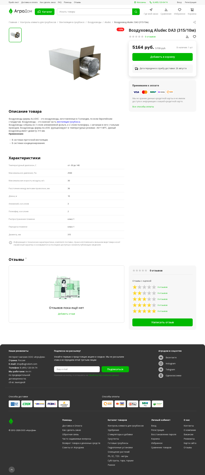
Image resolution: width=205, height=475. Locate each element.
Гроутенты (113, 438)
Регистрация (190, 2)
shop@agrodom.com (27, 363)
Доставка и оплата (29, 2)
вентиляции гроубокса (68, 121)
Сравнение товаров (161, 447)
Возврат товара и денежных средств (81, 443)
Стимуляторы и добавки (120, 434)
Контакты (189, 425)
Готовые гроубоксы (118, 443)
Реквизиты (189, 438)
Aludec (108, 22)
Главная (13, 22)
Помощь (68, 2)
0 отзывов (150, 36)
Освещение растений (119, 451)
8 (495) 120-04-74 (28, 367)
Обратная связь (70, 434)
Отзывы (77, 2)
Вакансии (188, 434)
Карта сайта (190, 443)
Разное (111, 464)
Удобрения (113, 430)
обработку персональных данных (103, 375)
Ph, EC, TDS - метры (118, 456)
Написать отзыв (162, 322)
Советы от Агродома (73, 447)
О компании (190, 430)
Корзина (155, 438)
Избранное (157, 443)
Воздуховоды (94, 22)
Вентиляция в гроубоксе (71, 22)
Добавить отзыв (66, 313)
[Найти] (136, 11)
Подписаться (115, 369)
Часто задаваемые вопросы (76, 438)
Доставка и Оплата (72, 425)
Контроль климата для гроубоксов (38, 22)
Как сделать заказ (48, 2)
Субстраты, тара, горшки (120, 460)
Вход (179, 2)
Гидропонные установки (120, 447)
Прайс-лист (14, 2)
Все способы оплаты (143, 106)
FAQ (60, 2)
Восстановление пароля (163, 434)
